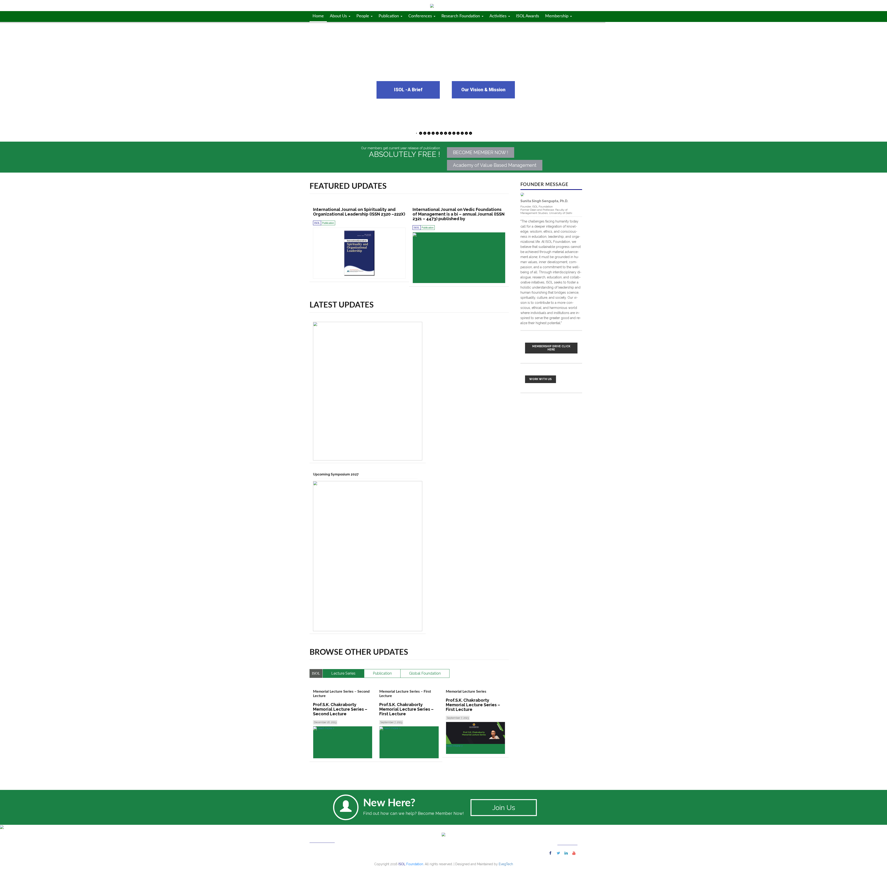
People (363, 16)
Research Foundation (461, 16)
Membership (557, 16)
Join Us (503, 808)
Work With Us (540, 379)
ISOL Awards (527, 16)
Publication (389, 16)
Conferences (420, 16)
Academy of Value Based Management (494, 165)
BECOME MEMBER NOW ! (480, 152)
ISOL (354, 5)
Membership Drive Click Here (551, 348)
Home (318, 16)
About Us (339, 16)
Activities (498, 16)
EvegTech (506, 864)
